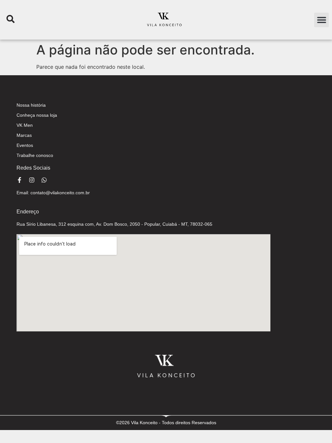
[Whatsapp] (44, 180)
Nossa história (31, 105)
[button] (321, 20)
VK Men (25, 125)
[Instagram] (32, 180)
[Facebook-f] (19, 180)
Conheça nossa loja (37, 115)
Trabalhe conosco (35, 155)
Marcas (24, 135)
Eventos (25, 145)
